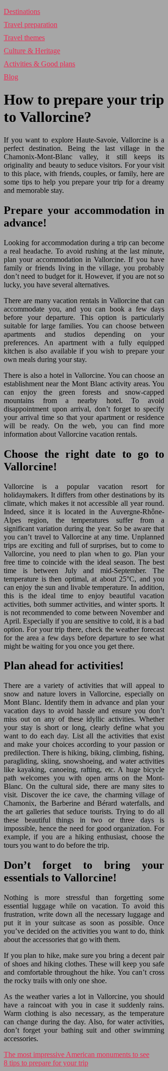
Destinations (22, 11)
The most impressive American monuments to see (76, 1054)
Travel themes (24, 38)
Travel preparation (30, 24)
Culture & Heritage (32, 51)
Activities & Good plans (39, 64)
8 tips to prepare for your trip (46, 1063)
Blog (11, 77)
